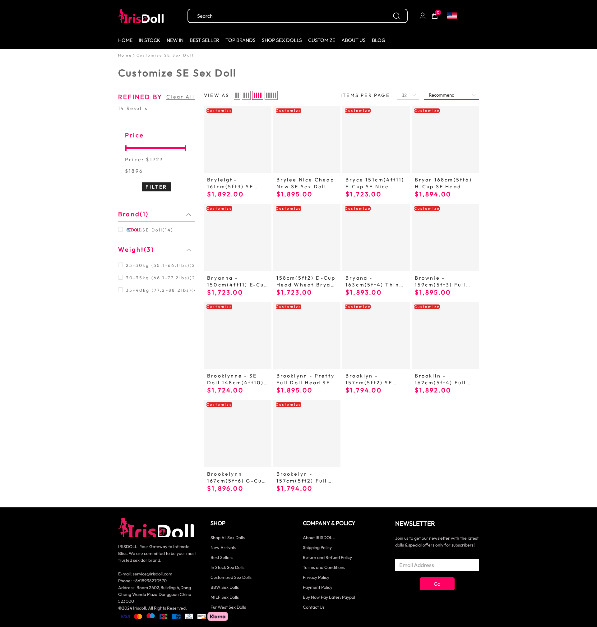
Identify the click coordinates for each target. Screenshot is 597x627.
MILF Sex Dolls (225, 597)
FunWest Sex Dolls (228, 607)
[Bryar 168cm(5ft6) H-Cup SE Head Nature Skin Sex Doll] (445, 139)
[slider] (156, 147)
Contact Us (314, 607)
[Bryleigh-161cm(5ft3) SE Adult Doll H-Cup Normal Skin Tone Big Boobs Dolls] (237, 139)
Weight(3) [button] (136, 249)
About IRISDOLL (319, 537)
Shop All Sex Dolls (228, 537)
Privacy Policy (316, 577)
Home (125, 55)
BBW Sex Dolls (225, 587)
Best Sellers (222, 557)
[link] (125, 55)
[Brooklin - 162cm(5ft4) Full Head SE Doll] (445, 335)
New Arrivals (223, 547)
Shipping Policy (317, 547)
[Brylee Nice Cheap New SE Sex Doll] (307, 139)
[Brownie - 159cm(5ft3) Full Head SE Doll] (445, 237)
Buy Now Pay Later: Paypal (329, 597)
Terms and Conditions (324, 567)
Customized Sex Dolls (231, 577)
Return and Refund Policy (327, 557)
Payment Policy (317, 587)
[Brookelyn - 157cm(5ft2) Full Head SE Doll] (307, 433)
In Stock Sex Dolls (227, 567)
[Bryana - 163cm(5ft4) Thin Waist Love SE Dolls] (376, 237)
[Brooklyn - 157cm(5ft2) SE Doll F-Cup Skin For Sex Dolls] (376, 335)
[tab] (156, 214)
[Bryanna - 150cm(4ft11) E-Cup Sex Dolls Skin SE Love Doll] (237, 237)
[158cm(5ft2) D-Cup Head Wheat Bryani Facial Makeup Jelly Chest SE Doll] (307, 237)
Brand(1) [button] (133, 214)
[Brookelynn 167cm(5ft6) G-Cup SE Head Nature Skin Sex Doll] (237, 433)
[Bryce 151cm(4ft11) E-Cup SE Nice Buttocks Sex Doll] (376, 139)
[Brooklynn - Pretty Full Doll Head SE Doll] (307, 335)
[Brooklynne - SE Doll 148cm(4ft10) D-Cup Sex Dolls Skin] (237, 335)
